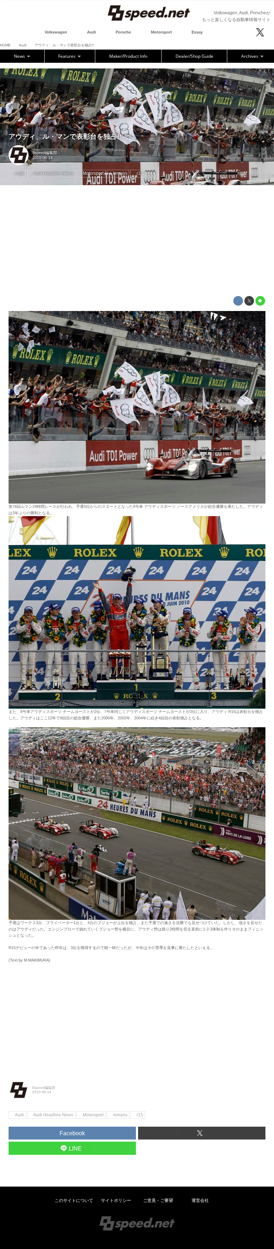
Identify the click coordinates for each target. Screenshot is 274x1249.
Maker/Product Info (128, 56)
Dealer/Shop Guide (194, 56)
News (20, 56)
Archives (250, 56)
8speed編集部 (44, 153)
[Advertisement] (137, 241)
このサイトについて (74, 1200)
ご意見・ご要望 (158, 1200)
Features (67, 56)
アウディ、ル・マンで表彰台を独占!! (65, 136)
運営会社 (200, 1200)
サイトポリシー (116, 1200)
